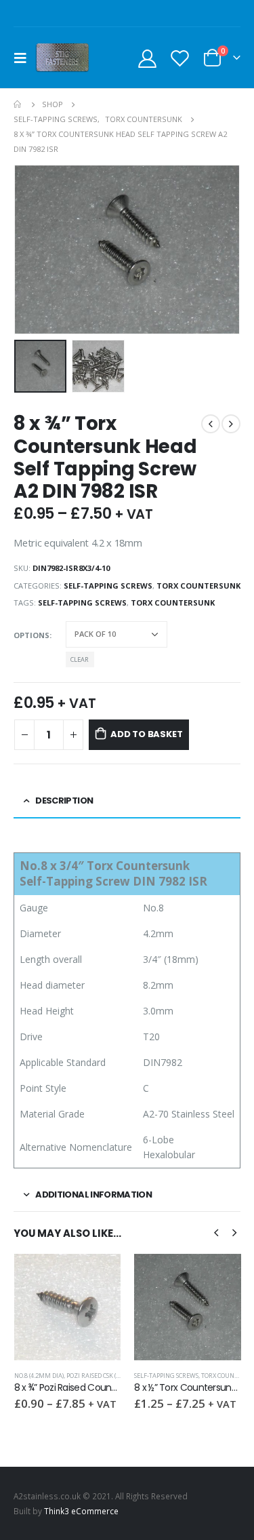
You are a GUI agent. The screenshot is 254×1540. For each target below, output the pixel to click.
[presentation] (30, 249)
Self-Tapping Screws (108, 585)
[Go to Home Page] (18, 104)
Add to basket (146, 734)
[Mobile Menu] (24, 57)
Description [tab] (64, 800)
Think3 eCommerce (81, 1510)
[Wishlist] (179, 58)
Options (31, 635)
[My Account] (147, 58)
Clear (79, 659)
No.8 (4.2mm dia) (39, 1375)
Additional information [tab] (93, 1194)
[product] (67, 1307)
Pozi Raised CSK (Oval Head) (108, 1375)
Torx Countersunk (198, 585)
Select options (98, 1276)
